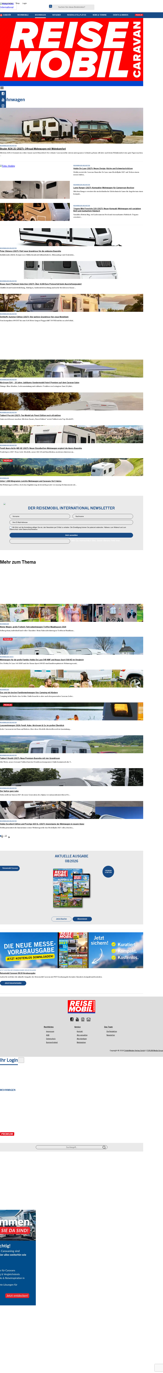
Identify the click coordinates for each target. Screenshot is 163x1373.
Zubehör (7, 15)
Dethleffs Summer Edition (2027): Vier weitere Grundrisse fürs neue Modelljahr (34, 317)
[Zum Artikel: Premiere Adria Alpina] (71, 785)
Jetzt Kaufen (61, 919)
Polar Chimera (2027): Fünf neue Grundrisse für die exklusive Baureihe (30, 251)
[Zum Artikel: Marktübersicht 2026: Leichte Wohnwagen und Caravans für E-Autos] (71, 475)
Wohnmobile (23, 15)
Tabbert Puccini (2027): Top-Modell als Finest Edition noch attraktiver (30, 416)
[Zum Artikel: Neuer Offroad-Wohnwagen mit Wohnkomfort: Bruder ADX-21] (71, 143)
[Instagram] (3, 105)
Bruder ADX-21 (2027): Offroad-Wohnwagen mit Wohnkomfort (33, 149)
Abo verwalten (82, 1036)
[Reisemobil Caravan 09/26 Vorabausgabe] (71, 968)
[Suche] (50, 6)
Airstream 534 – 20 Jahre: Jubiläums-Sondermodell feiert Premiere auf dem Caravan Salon (39, 383)
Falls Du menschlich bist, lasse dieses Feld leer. (95, 540)
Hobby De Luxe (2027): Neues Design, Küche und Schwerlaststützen (103, 169)
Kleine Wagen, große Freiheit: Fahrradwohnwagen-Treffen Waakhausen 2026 (33, 627)
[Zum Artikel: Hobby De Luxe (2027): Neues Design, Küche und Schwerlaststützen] (35, 171)
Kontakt (80, 1032)
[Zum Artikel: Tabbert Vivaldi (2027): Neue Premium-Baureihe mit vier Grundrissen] (71, 753)
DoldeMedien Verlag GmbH (134, 1051)
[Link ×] (81, 1210)
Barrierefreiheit (52, 1043)
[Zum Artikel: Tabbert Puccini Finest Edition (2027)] (71, 410)
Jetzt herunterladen (13, 984)
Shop (3, 1127)
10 (6, 836)
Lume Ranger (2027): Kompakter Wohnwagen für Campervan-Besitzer (103, 188)
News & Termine (100, 15)
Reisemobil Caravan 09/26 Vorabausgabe (17, 974)
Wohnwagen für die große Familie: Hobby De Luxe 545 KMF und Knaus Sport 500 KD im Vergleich (42, 660)
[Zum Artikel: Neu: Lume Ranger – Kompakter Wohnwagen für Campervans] (35, 190)
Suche (104, 1147)
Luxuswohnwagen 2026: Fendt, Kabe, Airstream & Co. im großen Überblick (32, 726)
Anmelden (71, 535)
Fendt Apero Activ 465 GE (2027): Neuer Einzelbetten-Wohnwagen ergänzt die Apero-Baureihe (41, 448)
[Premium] (139, 15)
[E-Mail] (88, 1020)
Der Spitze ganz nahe (9, 791)
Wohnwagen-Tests (6, 657)
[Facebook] (71, 1020)
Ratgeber (56, 15)
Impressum (50, 1032)
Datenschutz (51, 1039)
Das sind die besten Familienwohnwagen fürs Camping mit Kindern (29, 693)
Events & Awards (120, 15)
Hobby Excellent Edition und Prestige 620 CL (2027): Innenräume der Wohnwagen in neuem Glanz (42, 824)
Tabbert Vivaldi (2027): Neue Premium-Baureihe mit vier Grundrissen (30, 758)
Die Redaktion (112, 1032)
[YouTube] (3, 99)
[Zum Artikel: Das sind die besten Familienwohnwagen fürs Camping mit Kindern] (71, 687)
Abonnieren (82, 919)
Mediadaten (81, 1043)
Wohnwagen (40, 15)
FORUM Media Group (155, 1051)
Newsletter (111, 1036)
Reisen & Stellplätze (76, 15)
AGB (47, 1036)
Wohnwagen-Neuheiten (8, 145)
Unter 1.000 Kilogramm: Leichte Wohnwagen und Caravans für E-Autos (30, 481)
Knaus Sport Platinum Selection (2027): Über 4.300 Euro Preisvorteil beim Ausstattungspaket (41, 284)
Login (3, 1121)
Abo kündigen (82, 1039)
